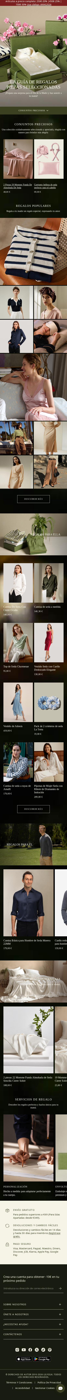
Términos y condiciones (19, 1382)
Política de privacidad (49, 1382)
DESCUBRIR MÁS (33, 499)
